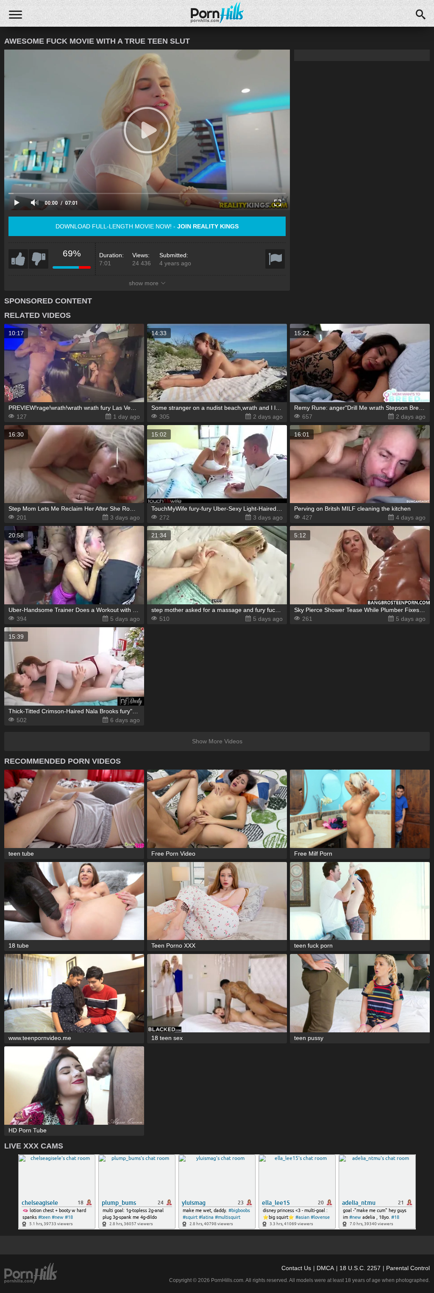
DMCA (325, 1268)
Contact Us (296, 1268)
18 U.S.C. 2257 (360, 1268)
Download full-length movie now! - (147, 226)
